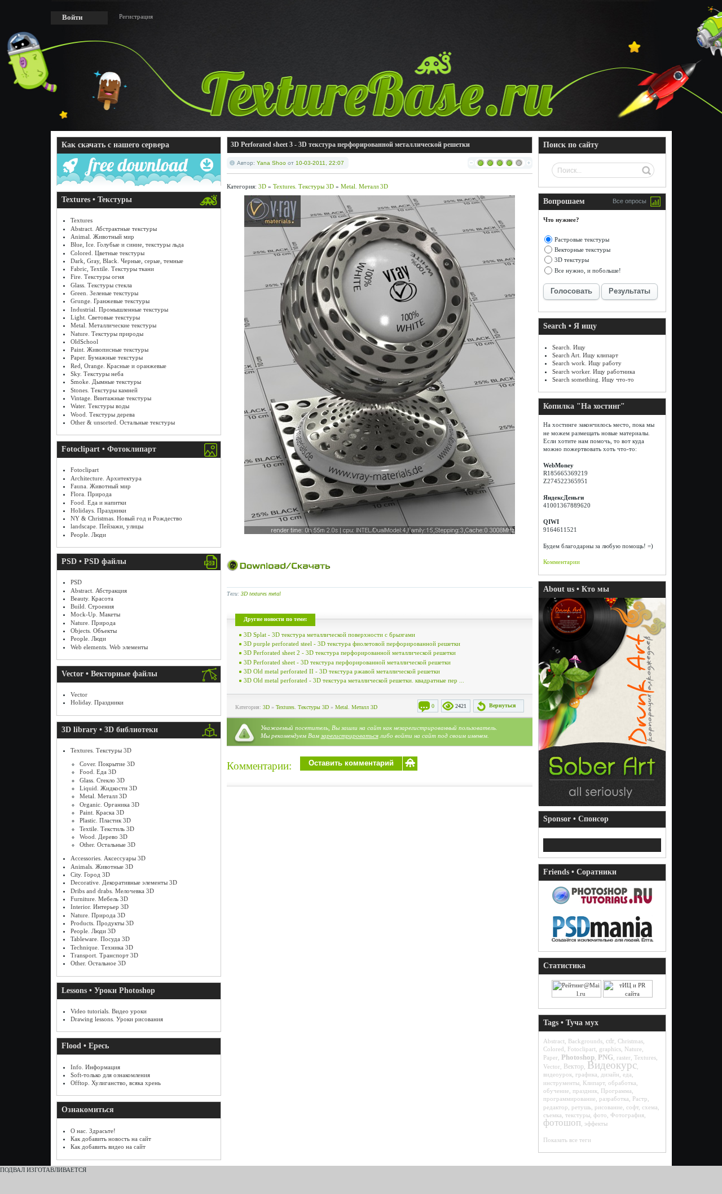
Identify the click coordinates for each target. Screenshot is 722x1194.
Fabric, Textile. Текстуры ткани (112, 268)
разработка (614, 1098)
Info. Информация (95, 1067)
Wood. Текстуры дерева (103, 414)
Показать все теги (567, 1139)
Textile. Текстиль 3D (107, 828)
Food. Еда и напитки (98, 502)
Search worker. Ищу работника (593, 371)
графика (586, 1074)
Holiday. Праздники (97, 702)
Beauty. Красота (92, 598)
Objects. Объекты (94, 630)
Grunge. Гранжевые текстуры (110, 301)
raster (624, 1057)
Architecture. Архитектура (106, 478)
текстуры (577, 1115)
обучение (556, 1090)
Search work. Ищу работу (587, 363)
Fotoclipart (85, 469)
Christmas (630, 1041)
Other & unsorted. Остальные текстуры (123, 422)
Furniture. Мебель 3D (99, 898)
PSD (76, 582)
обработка (622, 1082)
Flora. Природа (91, 494)
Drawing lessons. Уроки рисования (117, 1019)
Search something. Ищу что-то (593, 379)
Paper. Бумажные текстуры (107, 357)
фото (600, 1115)
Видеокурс (612, 1065)
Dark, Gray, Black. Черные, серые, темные (127, 260)
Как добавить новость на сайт (111, 1138)
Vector (79, 694)
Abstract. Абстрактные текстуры (114, 228)
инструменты (561, 1082)
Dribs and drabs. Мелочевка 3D (112, 890)
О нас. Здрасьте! (93, 1130)
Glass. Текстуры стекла (101, 285)
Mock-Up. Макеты (95, 614)
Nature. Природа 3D (98, 915)
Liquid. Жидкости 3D (108, 788)
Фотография (627, 1115)
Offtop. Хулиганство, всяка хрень (116, 1082)
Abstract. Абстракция (99, 590)
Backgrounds (585, 1041)
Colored (553, 1049)
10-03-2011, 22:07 (320, 163)
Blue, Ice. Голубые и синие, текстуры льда (127, 244)
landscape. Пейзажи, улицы (107, 526)
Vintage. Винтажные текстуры (111, 398)
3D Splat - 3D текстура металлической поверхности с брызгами (329, 634)
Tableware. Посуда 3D (100, 938)
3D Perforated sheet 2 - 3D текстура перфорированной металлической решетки (350, 652)
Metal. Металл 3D (103, 796)
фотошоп (562, 1122)
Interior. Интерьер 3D (100, 906)
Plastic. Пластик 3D (105, 820)
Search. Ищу (568, 347)
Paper (550, 1057)
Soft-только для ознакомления (110, 1074)
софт (632, 1107)
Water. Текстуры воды (100, 406)
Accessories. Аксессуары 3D (108, 858)
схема (650, 1107)
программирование (569, 1098)
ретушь (581, 1107)
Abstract (554, 1041)
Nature (633, 1049)
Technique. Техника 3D (102, 947)
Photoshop (578, 1057)
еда (627, 1074)
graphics (610, 1049)
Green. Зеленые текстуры (104, 293)
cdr (610, 1041)
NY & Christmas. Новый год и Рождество (126, 518)
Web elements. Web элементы (109, 647)
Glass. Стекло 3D (102, 780)
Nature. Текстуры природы (107, 333)
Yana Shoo (271, 163)
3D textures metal (261, 594)
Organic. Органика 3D (109, 804)
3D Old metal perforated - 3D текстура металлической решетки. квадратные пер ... (354, 680)
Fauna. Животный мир (101, 486)
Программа (616, 1090)
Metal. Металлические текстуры (113, 325)
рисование (609, 1107)
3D (262, 186)
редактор (555, 1107)
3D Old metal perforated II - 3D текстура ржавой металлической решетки (342, 671)
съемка (552, 1115)
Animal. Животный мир (102, 236)
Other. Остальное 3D (98, 963)
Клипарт (594, 1082)
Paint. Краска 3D (102, 812)
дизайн (610, 1074)
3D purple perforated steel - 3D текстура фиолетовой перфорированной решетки (352, 643)
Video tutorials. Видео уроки (109, 1011)
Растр (640, 1098)
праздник (585, 1090)
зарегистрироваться (349, 735)
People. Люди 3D (93, 931)
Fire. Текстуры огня (97, 276)
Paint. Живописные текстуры (109, 349)
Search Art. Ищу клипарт (585, 355)
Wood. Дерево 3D (103, 836)
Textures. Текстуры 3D (101, 750)
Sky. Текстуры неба (97, 373)
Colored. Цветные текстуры (107, 253)
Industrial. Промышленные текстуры (119, 309)
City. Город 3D (90, 874)
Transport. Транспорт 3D (104, 955)
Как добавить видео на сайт (108, 1146)
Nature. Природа (93, 622)
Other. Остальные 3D (107, 844)
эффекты (595, 1123)
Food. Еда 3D (98, 771)
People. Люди (88, 534)
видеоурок (557, 1074)
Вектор (573, 1066)
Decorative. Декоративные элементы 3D (124, 882)
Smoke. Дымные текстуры (106, 381)
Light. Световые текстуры (105, 317)
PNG (605, 1057)
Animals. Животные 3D (102, 866)
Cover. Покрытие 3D (107, 763)
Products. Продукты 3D (102, 923)
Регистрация (136, 16)
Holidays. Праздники (98, 510)
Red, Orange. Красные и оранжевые (118, 365)
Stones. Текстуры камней (104, 390)
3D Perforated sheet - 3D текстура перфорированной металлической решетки (347, 662)
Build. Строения (92, 606)
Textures (82, 220)
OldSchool (84, 341)
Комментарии (561, 561)
